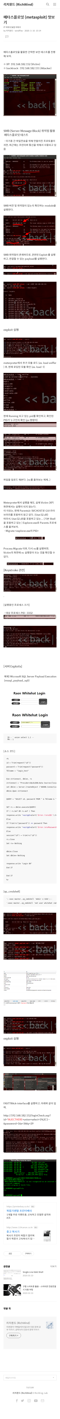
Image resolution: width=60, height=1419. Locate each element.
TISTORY (30, 1387)
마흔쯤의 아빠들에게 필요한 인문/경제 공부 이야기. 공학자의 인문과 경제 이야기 (23, 1328)
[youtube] (36, 1401)
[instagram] (29, 1401)
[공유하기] (14, 1253)
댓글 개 (7, 1308)
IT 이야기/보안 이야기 (12, 27)
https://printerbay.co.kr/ (18, 1206)
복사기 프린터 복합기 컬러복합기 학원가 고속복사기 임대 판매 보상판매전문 (21, 1237)
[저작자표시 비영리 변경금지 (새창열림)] (38, 1253)
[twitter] (22, 1401)
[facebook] (17, 1401)
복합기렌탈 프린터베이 (19, 1210)
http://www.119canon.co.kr (20, 1227)
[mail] (42, 1401)
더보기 (53, 1266)
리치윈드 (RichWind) (18, 4)
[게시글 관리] (18, 1253)
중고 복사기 (13, 1231)
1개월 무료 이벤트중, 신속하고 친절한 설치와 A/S (29, 1216)
